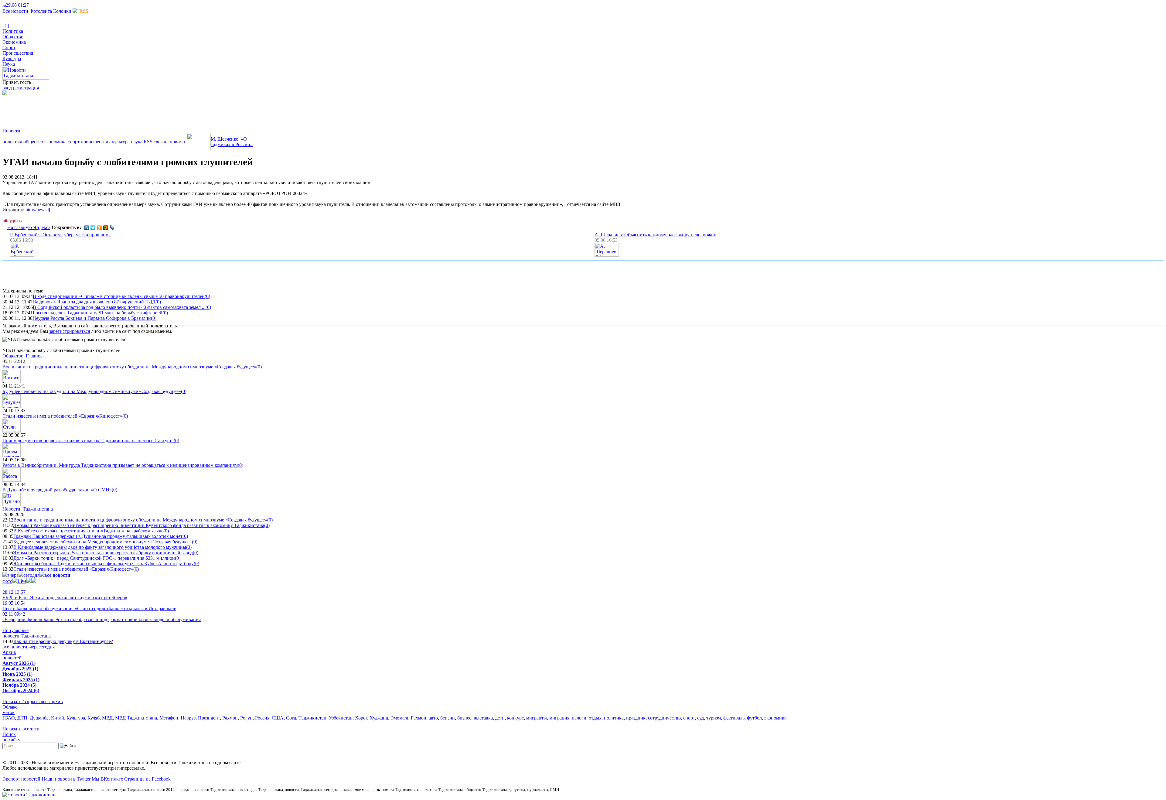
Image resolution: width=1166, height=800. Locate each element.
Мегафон (168, 717)
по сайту (11, 739)
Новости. (27, 508)
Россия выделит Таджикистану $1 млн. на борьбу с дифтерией (97, 312)
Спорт (8, 47)
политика (12, 141)
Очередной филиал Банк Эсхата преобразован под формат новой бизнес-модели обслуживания (101, 616)
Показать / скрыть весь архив (32, 701)
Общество (12, 36)
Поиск (9, 734)
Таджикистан (312, 717)
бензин (447, 717)
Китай (57, 717)
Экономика (14, 42)
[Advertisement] (112, 109)
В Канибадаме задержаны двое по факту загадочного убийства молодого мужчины (99, 547)
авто (433, 717)
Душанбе (39, 717)
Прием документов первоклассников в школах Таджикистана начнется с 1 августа (88, 440)
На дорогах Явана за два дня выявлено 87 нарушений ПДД (93, 301)
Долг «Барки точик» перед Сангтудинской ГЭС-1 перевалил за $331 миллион (94, 558)
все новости (14, 646)
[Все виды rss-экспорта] (46, 5)
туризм (713, 717)
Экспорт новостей (21, 778)
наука (136, 141)
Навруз (188, 717)
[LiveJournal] (112, 228)
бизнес (464, 717)
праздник (636, 717)
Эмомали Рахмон (408, 717)
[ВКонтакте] (87, 228)
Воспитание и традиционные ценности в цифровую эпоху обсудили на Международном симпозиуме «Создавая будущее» (129, 366)
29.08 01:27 (17, 5)
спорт (74, 141)
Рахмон (230, 717)
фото (7, 581)
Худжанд (379, 717)
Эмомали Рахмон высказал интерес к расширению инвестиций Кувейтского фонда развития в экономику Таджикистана (138, 525)
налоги (579, 717)
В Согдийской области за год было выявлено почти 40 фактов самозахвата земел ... (119, 307)
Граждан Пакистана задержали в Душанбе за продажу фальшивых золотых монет (97, 536)
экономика (55, 141)
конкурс (515, 717)
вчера (13, 575)
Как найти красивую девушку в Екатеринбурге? (63, 641)
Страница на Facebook (147, 778)
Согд (291, 717)
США (278, 717)
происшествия (96, 141)
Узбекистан (341, 717)
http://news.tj (38, 209)
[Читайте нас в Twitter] (36, 5)
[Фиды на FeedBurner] (41, 5)
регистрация (26, 87)
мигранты (536, 717)
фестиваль (734, 717)
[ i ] (5, 25)
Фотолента (40, 11)
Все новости (15, 11)
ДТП (22, 717)
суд (700, 717)
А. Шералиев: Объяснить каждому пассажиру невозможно (655, 234)
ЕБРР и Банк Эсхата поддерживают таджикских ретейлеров (64, 595)
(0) (207, 296)
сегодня (31, 575)
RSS (148, 141)
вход (7, 87)
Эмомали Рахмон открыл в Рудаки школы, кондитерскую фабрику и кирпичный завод (103, 552)
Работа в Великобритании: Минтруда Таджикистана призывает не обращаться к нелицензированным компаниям (120, 465)
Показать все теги (20, 728)
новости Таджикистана (26, 635)
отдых (595, 717)
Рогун (246, 717)
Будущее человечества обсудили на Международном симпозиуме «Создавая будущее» (91, 391)
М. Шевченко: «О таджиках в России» (232, 141)
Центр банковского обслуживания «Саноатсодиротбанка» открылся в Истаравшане (89, 605)
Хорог (361, 717)
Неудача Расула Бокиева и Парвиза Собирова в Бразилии (91, 318)
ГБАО (8, 717)
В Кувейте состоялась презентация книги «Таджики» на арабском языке (88, 530)
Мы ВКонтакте (107, 778)
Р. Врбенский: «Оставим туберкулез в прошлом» (60, 234)
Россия (262, 717)
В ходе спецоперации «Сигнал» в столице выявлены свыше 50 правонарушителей (119, 296)
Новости (11, 130)
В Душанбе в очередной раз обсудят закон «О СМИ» (57, 489)
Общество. (22, 355)
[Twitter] (93, 228)
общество (33, 141)
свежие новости (170, 141)
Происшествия (17, 53)
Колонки (62, 11)
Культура (11, 58)
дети (500, 717)
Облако (10, 706)
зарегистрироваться (69, 331)
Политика (12, 31)
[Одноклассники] (99, 228)
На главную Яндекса (28, 227)
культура (121, 141)
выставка (483, 717)
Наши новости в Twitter (66, 778)
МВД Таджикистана (136, 717)
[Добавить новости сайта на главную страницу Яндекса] (32, 5)
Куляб (93, 717)
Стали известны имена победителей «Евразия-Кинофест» (62, 416)
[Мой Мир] (106, 228)
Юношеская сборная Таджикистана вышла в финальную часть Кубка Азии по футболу (103, 563)
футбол (754, 717)
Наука (8, 64)
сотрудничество (664, 717)
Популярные (15, 630)
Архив (9, 652)
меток (8, 712)
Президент (209, 717)
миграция (559, 717)
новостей (12, 657)
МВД (107, 717)
